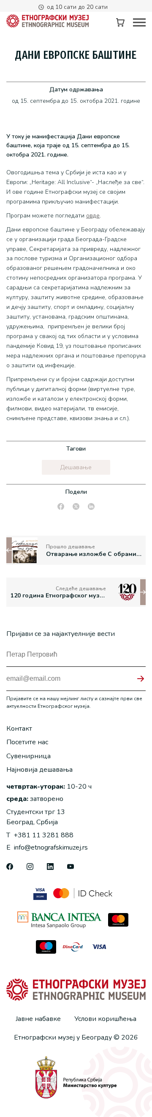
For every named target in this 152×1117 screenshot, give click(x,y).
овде (93, 216)
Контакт (19, 728)
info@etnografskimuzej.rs (47, 847)
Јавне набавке (38, 1018)
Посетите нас (27, 742)
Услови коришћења (105, 1018)
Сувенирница (28, 756)
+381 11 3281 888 (39, 835)
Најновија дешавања (39, 769)
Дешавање (76, 467)
